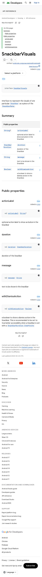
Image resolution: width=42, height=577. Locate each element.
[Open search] (26, 2)
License (12, 560)
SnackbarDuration (8, 146)
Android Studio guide (9, 489)
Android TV (6, 448)
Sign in (36, 3)
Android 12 (6, 475)
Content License (27, 347)
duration (21, 145)
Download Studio (8, 499)
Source (4, 386)
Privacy (4, 420)
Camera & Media (8, 417)
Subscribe (30, 566)
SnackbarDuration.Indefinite (21, 326)
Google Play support (9, 520)
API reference (9, 11)
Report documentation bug (11, 516)
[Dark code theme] (38, 85)
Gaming (5, 406)
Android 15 (6, 465)
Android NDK (6, 503)
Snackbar (14, 104)
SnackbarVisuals (20, 88)
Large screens (7, 434)
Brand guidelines (23, 560)
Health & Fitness (7, 413)
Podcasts (5, 397)
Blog (3, 393)
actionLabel (23, 130)
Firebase (5, 545)
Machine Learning (8, 410)
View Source (33, 66)
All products (6, 552)
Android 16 (6, 461)
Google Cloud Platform (10, 549)
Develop (20, 18)
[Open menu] (3, 2)
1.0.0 (38, 69)
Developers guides (8, 492)
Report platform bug (9, 512)
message (21, 157)
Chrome (5, 541)
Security (5, 382)
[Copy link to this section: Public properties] (27, 191)
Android (5, 375)
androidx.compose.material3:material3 (26, 63)
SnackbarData (8, 106)
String (7, 130)
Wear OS (5, 437)
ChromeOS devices (9, 441)
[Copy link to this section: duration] (12, 234)
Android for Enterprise (9, 379)
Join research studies (9, 523)
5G (3, 424)
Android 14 (6, 468)
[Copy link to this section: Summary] (16, 116)
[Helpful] (16, 22)
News (4, 389)
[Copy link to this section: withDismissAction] (23, 296)
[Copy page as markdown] (12, 60)
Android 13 (5, 472)
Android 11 (5, 479)
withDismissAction (25, 169)
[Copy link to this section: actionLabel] (16, 201)
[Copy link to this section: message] (13, 265)
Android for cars (7, 444)
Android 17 (6, 457)
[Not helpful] (19, 22)
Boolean (7, 169)
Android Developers (8, 18)
